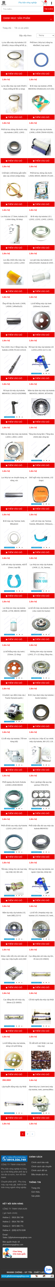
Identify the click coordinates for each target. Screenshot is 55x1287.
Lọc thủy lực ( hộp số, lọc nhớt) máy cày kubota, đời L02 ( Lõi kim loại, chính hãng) (41, 741)
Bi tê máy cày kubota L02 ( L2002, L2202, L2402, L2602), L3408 (41, 219)
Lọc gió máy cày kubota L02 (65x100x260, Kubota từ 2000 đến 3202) (41, 263)
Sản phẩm (35, 1196)
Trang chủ (7, 28)
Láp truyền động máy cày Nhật (14, 1087)
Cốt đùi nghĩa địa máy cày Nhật (41, 1000)
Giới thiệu (35, 1192)
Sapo (33, 1284)
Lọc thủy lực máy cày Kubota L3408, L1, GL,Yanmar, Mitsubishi (41, 567)
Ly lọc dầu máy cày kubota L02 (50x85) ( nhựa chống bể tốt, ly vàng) (14, 45)
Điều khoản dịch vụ (39, 1174)
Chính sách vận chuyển (41, 1166)
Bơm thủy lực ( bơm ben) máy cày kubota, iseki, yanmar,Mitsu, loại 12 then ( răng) (41, 1090)
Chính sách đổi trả (39, 1170)
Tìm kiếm (48, 9)
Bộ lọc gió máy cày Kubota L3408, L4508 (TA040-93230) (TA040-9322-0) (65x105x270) (41, 132)
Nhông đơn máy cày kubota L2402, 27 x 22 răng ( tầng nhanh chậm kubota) (41, 654)
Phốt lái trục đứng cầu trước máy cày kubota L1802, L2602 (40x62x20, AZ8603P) (14, 132)
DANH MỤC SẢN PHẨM (16, 18)
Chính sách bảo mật (40, 1162)
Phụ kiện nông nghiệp (27, 2)
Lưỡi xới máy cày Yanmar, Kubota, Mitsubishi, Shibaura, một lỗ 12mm (41, 524)
